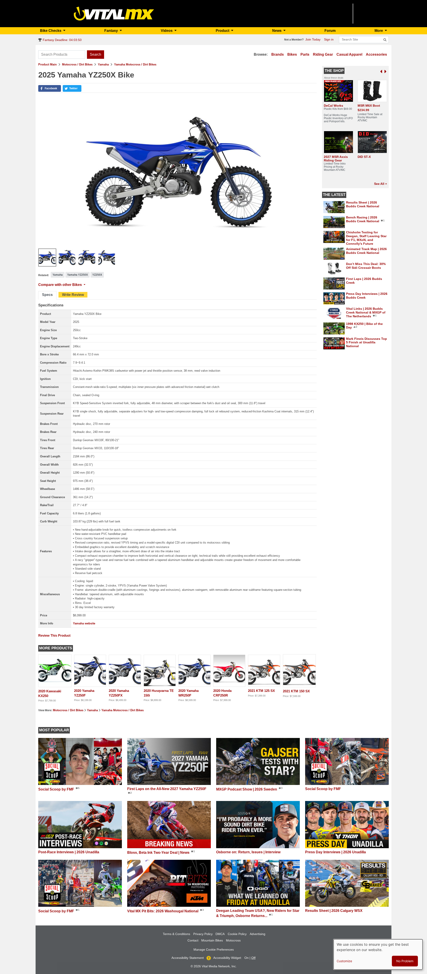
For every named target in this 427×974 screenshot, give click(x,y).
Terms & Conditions (176, 934)
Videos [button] (167, 31)
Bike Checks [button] (51, 31)
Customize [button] (344, 961)
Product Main (47, 64)
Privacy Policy (203, 934)
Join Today (312, 39)
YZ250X (97, 274)
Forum (330, 31)
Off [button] (253, 958)
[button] (49, 88)
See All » (380, 183)
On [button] (246, 958)
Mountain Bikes (212, 940)
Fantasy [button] (111, 31)
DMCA (220, 934)
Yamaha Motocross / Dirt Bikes (135, 64)
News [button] (277, 31)
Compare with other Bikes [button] (60, 285)
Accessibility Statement (187, 958)
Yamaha (103, 64)
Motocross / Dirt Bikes (77, 64)
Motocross (233, 940)
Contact (192, 940)
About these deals (333, 77)
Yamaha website (84, 623)
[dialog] (378, 954)
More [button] (379, 31)
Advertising (257, 934)
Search (95, 54)
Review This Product (54, 635)
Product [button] (223, 31)
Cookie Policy (237, 934)
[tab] (47, 295)
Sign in (329, 39)
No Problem (404, 961)
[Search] (385, 39)
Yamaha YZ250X (77, 274)
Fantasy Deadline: (62, 40)
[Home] (114, 13)
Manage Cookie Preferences (213, 949)
